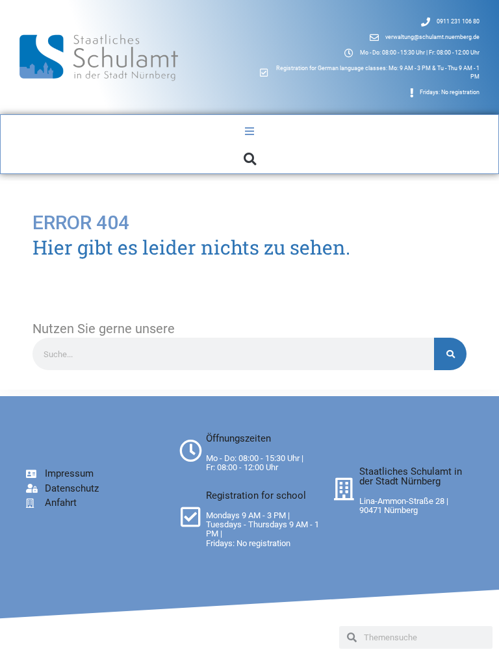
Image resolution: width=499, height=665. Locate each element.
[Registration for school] (190, 516)
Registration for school (256, 495)
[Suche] (450, 354)
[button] (249, 158)
